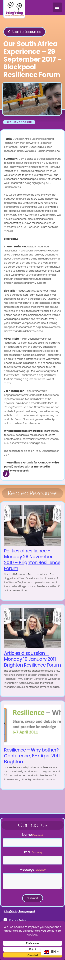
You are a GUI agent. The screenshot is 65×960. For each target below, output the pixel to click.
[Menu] (57, 7)
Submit (32, 898)
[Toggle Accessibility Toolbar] (6, 474)
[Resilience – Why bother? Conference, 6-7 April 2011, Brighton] (32, 745)
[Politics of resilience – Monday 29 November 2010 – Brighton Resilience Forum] (32, 551)
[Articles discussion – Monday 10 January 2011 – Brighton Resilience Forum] (32, 651)
